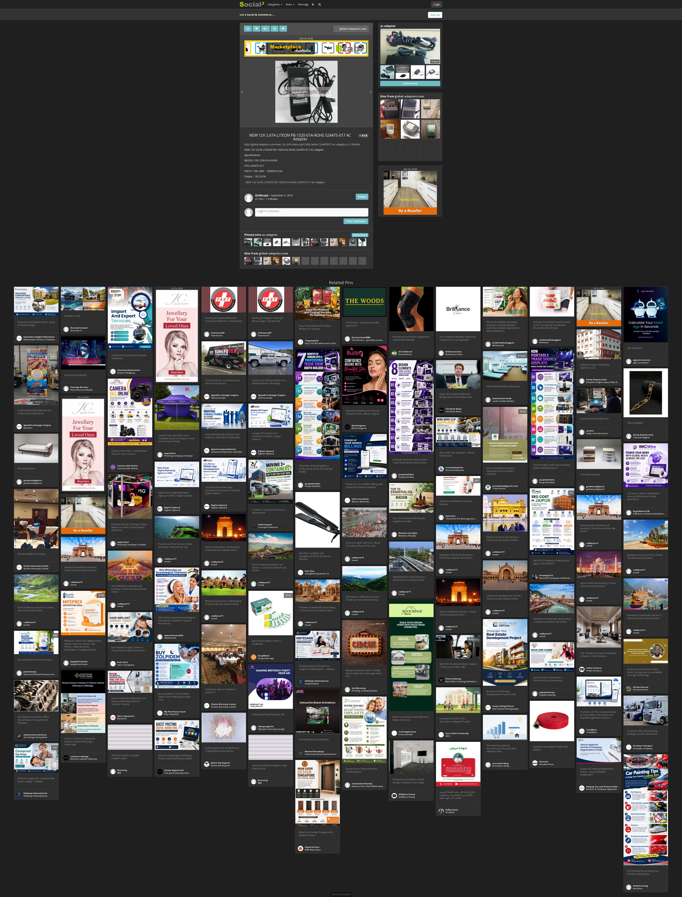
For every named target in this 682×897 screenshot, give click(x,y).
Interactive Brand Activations (320, 754)
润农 (119, 772)
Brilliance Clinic (454, 354)
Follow (362, 196)
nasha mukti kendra (503, 401)
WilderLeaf (498, 345)
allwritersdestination (128, 370)
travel (495, 554)
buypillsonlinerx (79, 661)
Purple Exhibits (547, 482)
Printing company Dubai (364, 690)
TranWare (591, 729)
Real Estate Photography (505, 708)
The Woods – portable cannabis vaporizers (374, 340)
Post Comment (356, 221)
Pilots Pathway (453, 678)
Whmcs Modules (360, 501)
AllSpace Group (407, 794)
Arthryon (544, 342)
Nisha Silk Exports (220, 762)
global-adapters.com (352, 28)
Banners (27, 427)
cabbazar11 (498, 551)
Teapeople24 (311, 340)
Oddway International (317, 681)
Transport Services (268, 527)
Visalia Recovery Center (35, 566)
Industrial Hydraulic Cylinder (226, 451)
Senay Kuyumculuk (596, 379)
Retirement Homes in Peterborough (42, 339)
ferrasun (543, 761)
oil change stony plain (35, 737)
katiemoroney (640, 885)
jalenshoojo (29, 671)
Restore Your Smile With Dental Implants (373, 786)
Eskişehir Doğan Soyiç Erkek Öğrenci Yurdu (608, 382)
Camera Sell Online (127, 465)
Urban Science (594, 668)
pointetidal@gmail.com (505, 486)
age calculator (641, 362)
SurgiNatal (263, 655)
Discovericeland (79, 327)
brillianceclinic (453, 351)
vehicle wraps (218, 397)
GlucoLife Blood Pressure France (40, 674)
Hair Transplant (125, 665)
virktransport (265, 524)
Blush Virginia (359, 428)
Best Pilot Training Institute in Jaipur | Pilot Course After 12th (478, 681)
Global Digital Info (174, 770)
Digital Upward (266, 451)
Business (637, 888)
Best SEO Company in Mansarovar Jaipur (560, 578)
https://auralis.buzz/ (597, 433)
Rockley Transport (643, 745)
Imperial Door (312, 847)
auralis (590, 430)
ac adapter (270, 235)
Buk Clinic (122, 662)
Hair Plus (309, 571)
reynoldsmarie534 (173, 635)
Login (437, 4)
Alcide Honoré (640, 687)
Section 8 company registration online (606, 789)
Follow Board (360, 235)
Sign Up (435, 15)
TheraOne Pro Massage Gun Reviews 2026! (467, 518)
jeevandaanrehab (501, 398)
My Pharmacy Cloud (174, 711)
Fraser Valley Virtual (503, 706)
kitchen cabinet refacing (83, 759)
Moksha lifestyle (407, 535)
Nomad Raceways (314, 751)
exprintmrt (170, 453)
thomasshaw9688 (361, 337)
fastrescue (216, 335)
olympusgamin (266, 726)
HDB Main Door (313, 849)
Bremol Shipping (126, 372)
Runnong (122, 770)
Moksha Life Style (408, 533)
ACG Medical (405, 351)
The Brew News (453, 408)
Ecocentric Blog (500, 765)
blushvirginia (359, 425)
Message (303, 4)
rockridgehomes (407, 731)
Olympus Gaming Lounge (271, 729)
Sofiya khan (451, 809)
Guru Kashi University (457, 733)
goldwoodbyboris (32, 480)
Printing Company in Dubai (178, 455)
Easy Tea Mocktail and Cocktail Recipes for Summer (333, 343)
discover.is (76, 330)
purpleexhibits (546, 479)
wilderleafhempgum (503, 342)
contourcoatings (79, 756)
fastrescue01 (217, 332)
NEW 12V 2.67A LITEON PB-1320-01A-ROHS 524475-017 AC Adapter (285, 182)
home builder (406, 734)
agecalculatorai (641, 360)
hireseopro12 (546, 575)
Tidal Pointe (498, 488)
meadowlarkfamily (362, 783)
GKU (447, 736)
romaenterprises (454, 467)
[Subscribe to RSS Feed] (313, 4)
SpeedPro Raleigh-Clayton (225, 395)
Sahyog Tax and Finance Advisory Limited (608, 786)
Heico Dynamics (125, 716)
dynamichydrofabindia (223, 449)
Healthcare (170, 638)
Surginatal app (266, 658)
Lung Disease (312, 683)
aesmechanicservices (35, 734)
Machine (122, 718)
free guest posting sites (176, 773)
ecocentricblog (500, 763)
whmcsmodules (360, 499)
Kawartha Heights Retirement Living (42, 336)
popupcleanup (546, 692)
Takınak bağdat (641, 437)
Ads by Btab (306, 38)
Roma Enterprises (454, 470)
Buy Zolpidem (171, 714)
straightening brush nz (317, 573)
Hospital (449, 812)
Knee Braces (405, 354)
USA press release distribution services (653, 513)
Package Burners (79, 387)
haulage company (642, 748)
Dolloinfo (450, 516)
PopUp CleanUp (547, 695)
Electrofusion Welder (81, 389)
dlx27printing (359, 688)
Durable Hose (546, 764)
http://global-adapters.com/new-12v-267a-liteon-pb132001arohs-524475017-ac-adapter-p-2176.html (302, 144)
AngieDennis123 (641, 511)
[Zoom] (274, 29)
